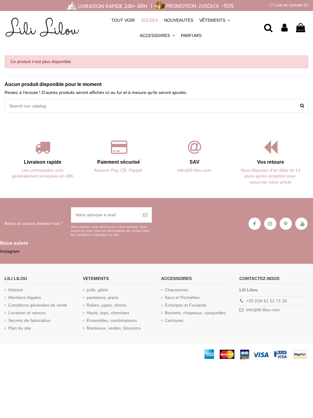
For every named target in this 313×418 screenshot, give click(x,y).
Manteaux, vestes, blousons (114, 328)
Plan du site (19, 328)
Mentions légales (24, 297)
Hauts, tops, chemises (108, 312)
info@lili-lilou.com (263, 309)
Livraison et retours (27, 312)
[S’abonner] (145, 214)
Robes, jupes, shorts (106, 305)
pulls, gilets (97, 289)
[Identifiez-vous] (284, 28)
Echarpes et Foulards (185, 305)
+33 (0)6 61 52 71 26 (266, 300)
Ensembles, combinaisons (112, 320)
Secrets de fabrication (29, 320)
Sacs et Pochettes (182, 297)
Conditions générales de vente (37, 305)
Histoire (15, 289)
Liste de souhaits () (291, 5)
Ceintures (174, 320)
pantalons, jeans (102, 297)
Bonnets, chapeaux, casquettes (195, 312)
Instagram (10, 251)
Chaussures (176, 289)
